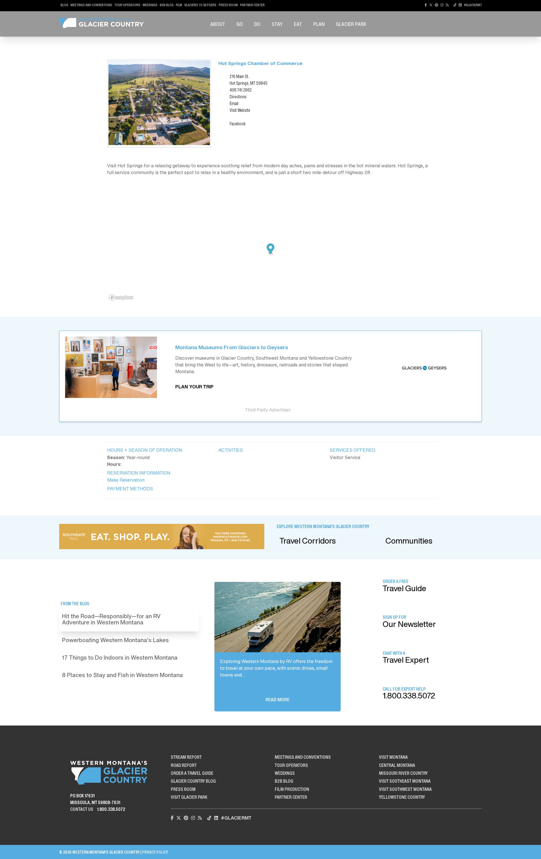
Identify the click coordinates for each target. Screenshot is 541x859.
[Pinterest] (436, 5)
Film (179, 5)
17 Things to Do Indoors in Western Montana (120, 657)
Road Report (184, 765)
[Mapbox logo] (121, 297)
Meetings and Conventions (91, 5)
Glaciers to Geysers (200, 5)
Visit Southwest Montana (405, 789)
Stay (277, 24)
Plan (319, 24)
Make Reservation (126, 480)
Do (257, 24)
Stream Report (186, 757)
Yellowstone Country (402, 797)
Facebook (237, 123)
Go (239, 24)
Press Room (228, 5)
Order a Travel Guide (192, 773)
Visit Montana (393, 757)
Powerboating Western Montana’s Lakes (115, 640)
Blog (64, 5)
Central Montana (397, 765)
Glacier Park (351, 24)
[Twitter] (431, 5)
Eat (298, 24)
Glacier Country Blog (193, 781)
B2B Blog (167, 5)
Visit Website (240, 110)
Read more (277, 699)
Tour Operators (127, 5)
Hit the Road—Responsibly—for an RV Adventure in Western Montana (111, 619)
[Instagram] (442, 5)
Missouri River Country (403, 773)
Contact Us (81, 809)
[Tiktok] (454, 5)
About (217, 24)
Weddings (150, 5)
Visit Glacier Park (189, 797)
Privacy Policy (155, 852)
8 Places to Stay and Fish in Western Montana (122, 675)
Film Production (292, 789)
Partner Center (252, 5)
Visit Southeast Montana (405, 781)
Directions (238, 96)
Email (234, 103)
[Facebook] (426, 5)
